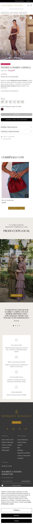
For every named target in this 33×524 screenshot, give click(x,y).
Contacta (16, 422)
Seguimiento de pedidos (23, 453)
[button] (16, 119)
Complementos (6, 447)
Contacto (19, 445)
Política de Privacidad (17, 485)
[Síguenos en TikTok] (26, 429)
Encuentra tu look (17, 208)
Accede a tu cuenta (7, 466)
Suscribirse (26, 481)
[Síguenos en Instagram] (13, 429)
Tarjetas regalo (5, 450)
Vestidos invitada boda (7, 442)
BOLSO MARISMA (8, 200)
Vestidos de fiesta (14, 12)
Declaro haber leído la (12, 485)
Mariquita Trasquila (5, 12)
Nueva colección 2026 (7, 439)
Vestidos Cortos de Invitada (6, 13)
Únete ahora (16, 295)
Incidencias (20, 458)
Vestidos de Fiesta (23, 12)
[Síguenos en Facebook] (7, 429)
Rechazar (16, 515)
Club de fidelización (22, 439)
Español (28, 1)
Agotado (16, 114)
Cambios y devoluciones (23, 455)
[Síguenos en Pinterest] (20, 429)
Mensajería (20, 450)
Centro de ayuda (21, 442)
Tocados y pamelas (7, 445)
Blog (18, 447)
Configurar (16, 510)
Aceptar (16, 521)
